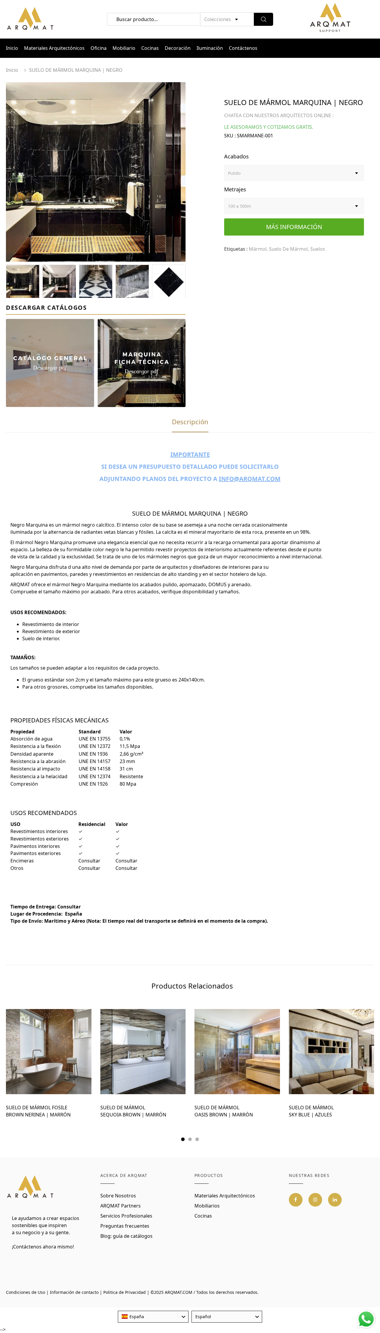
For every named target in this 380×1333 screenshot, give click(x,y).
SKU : (230, 135)
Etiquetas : (236, 249)
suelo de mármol (288, 249)
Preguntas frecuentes (124, 1226)
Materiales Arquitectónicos (54, 48)
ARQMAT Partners (120, 1205)
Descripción (190, 421)
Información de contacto (74, 1292)
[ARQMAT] (30, 1187)
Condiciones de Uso (25, 1292)
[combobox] (153, 1317)
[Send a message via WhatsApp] (366, 1319)
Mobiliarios (207, 1205)
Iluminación (210, 48)
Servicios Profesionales (126, 1216)
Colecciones (217, 19)
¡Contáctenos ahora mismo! (43, 1246)
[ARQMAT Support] (330, 19)
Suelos (317, 249)
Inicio (12, 48)
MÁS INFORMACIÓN (294, 227)
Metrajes (235, 189)
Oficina (99, 48)
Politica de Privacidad (124, 1292)
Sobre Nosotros (118, 1195)
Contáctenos (243, 48)
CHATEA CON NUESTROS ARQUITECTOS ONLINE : (279, 115)
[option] (96, 172)
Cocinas (150, 48)
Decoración (178, 48)
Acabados (236, 156)
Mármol (258, 249)
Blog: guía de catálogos (126, 1236)
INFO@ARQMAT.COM (250, 479)
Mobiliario (124, 48)
